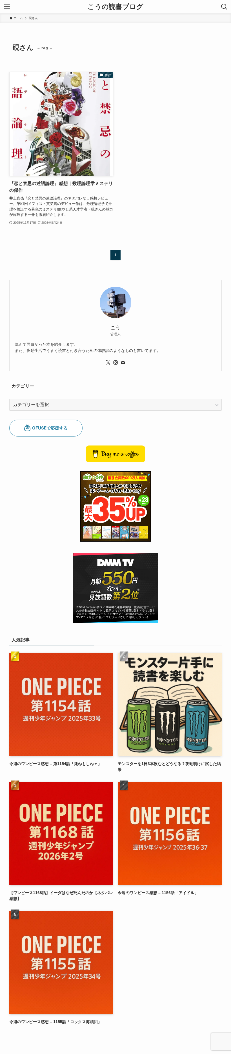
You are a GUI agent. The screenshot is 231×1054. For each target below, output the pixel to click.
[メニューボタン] (7, 6)
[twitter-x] (108, 362)
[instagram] (115, 362)
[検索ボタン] (224, 6)
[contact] (123, 362)
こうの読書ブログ (115, 6)
